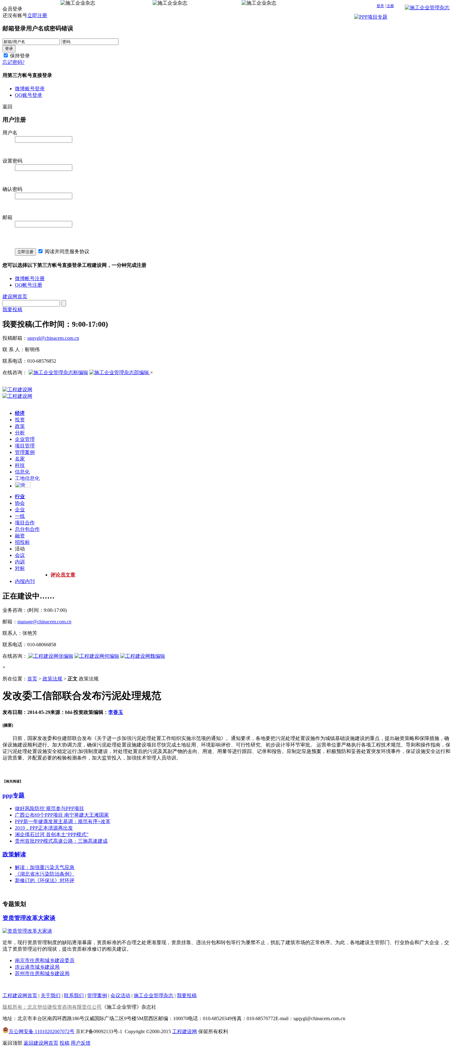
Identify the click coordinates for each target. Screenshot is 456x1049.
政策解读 (14, 854)
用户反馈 (81, 1043)
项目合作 (25, 522)
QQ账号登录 (28, 95)
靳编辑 (80, 372)
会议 (20, 555)
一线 (20, 516)
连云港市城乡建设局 (37, 967)
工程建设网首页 (19, 995)
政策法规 (52, 678)
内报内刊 (25, 581)
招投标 (22, 542)
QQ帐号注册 (28, 285)
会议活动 (120, 995)
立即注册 (37, 15)
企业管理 (25, 439)
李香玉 (115, 712)
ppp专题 (13, 795)
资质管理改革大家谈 (29, 918)
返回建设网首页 (41, 1043)
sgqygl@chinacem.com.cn (53, 338)
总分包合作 (27, 529)
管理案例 (25, 452)
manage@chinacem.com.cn (44, 621)
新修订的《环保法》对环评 (44, 880)
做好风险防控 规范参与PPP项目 (49, 808)
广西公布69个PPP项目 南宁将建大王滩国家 (62, 815)
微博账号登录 (30, 88)
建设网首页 (14, 296)
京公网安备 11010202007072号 (41, 1031)
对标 (20, 568)
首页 (32, 678)
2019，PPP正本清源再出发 (44, 828)
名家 (20, 458)
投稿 (64, 1043)
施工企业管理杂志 (153, 995)
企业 (20, 509)
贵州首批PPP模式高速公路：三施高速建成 (61, 841)
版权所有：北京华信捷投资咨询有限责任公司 (52, 1007)
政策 (20, 426)
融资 (20, 535)
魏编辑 (157, 656)
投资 (20, 419)
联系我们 (74, 995)
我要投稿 (12, 309)
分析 (20, 432)
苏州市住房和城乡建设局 (42, 973)
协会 (20, 503)
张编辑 (65, 656)
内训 (20, 561)
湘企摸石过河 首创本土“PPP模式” (51, 834)
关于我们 (50, 995)
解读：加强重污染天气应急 (44, 867)
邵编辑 (142, 372)
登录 (380, 6)
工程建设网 (184, 1031)
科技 (20, 465)
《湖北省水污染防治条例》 (44, 873)
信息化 (22, 471)
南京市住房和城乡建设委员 (44, 960)
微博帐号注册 (30, 278)
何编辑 (111, 656)
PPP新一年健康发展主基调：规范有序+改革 (62, 821)
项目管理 (25, 445)
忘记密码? (13, 62)
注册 (390, 6)
